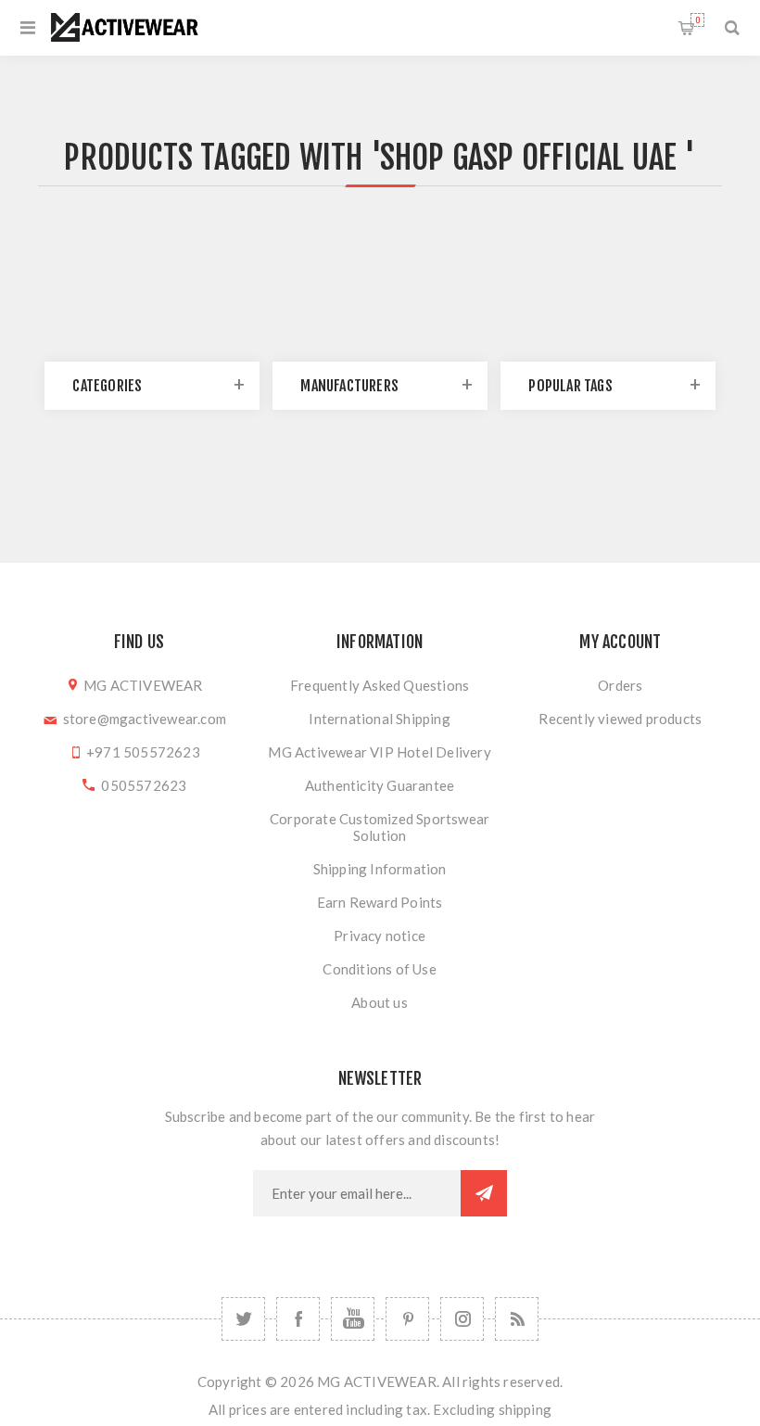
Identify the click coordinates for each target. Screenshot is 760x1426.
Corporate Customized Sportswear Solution (379, 827)
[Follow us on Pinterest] (407, 1319)
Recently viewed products (620, 718)
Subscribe (484, 1193)
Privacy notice (379, 935)
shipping (525, 1409)
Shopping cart (697, 20)
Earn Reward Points (380, 902)
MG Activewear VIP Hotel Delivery (379, 752)
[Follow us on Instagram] (462, 1319)
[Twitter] (243, 1319)
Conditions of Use (379, 969)
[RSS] (516, 1319)
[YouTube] (352, 1319)
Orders (620, 685)
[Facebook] (298, 1319)
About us (379, 1002)
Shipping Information (380, 868)
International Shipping (379, 718)
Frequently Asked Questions (379, 685)
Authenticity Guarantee (379, 785)
